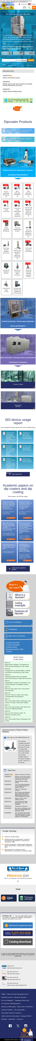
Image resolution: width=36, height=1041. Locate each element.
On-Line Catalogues (7, 1000)
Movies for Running (20, 997)
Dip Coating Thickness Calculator (11, 1013)
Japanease (24, 4)
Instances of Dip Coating (12, 836)
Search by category (12, 65)
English (33, 4)
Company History (11, 647)
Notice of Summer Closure (11, 78)
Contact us (20, 1019)
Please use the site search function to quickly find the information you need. (17, 84)
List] (12, 71)
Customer (9, 651)
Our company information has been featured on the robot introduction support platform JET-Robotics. (22, 814)
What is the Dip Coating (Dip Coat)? (17, 994)
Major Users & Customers (25, 1006)
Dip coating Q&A (19, 1009)
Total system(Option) (18, 405)
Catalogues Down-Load (22, 1000)
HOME (3, 994)
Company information (13, 642)
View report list (17, 474)
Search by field (29, 65)
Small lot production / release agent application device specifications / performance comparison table (18, 846)
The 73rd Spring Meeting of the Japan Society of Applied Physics (22, 786)
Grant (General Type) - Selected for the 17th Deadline (21, 803)
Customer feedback (7, 1009)
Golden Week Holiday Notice (12, 91)
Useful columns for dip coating (10, 1016)
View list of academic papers (19, 568)
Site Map (3, 1019)
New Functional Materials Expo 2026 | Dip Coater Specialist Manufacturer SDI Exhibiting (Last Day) (22, 794)
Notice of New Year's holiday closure (21, 799)
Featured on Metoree (21, 806)
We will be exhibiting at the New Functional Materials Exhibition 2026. (23, 809)
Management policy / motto (14, 649)
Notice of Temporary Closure (21, 789)
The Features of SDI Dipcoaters (10, 1003)
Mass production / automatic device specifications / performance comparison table (18, 850)
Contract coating (18, 384)
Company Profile (26, 1016)
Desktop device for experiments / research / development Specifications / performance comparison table (17, 840)
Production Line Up (6, 997)
